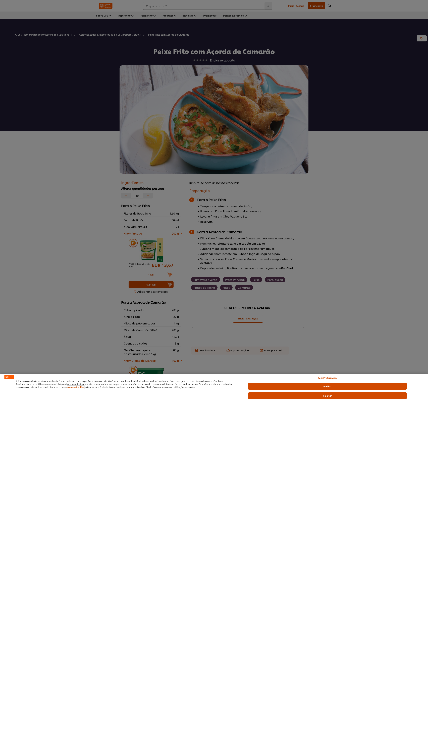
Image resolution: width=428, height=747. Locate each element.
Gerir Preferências (327, 377)
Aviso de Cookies (75, 387)
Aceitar (327, 386)
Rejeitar (327, 395)
